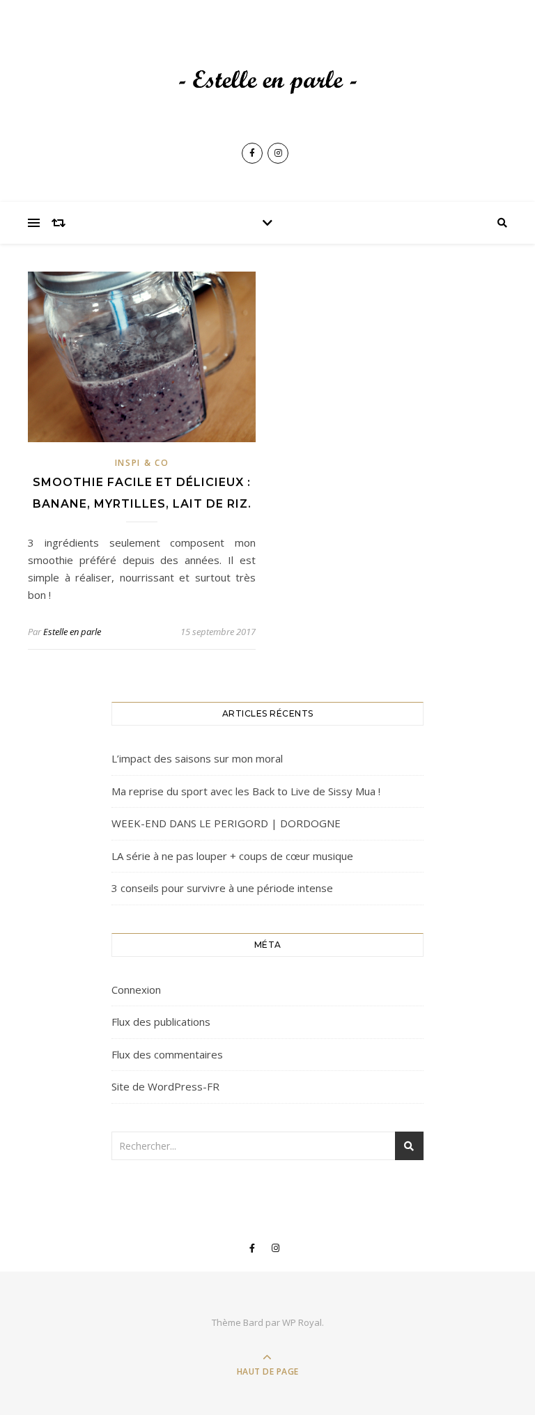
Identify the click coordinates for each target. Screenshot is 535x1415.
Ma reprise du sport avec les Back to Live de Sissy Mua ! (245, 791)
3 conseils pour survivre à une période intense (222, 888)
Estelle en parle (72, 631)
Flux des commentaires (167, 1054)
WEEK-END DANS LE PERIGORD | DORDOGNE (226, 823)
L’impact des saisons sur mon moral (197, 758)
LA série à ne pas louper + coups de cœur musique (232, 856)
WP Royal (302, 1322)
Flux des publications (160, 1022)
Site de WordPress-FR (165, 1086)
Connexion (136, 989)
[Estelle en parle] (267, 83)
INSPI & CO (142, 463)
